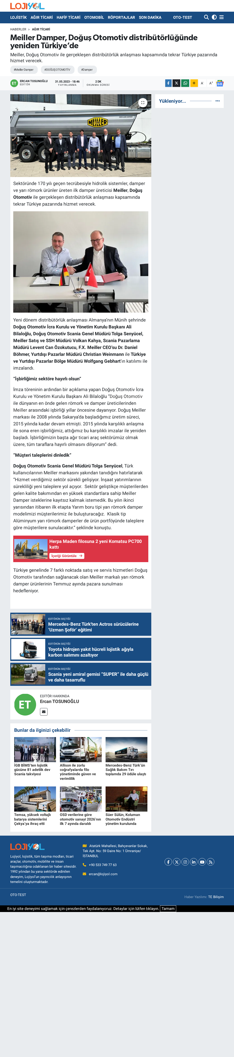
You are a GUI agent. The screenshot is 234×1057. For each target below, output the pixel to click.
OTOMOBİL (94, 17)
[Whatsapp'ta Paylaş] (185, 83)
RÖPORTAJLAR (121, 17)
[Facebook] (168, 862)
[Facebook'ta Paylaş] (168, 83)
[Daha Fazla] (194, 83)
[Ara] (207, 17)
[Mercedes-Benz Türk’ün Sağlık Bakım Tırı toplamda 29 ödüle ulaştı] (126, 749)
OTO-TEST (182, 17)
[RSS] (210, 862)
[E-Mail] (44, 712)
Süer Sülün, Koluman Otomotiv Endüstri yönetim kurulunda (123, 819)
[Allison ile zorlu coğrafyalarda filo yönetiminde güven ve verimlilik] (81, 749)
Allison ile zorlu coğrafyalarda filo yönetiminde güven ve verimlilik (78, 772)
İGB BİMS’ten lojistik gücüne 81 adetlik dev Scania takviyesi (32, 769)
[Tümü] (217, 101)
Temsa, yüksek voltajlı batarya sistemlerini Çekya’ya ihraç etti (32, 819)
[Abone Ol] (220, 83)
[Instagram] (185, 862)
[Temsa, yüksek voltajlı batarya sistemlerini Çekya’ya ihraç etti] (35, 799)
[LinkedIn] (193, 862)
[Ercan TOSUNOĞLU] (25, 704)
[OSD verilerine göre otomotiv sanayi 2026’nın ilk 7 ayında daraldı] (81, 799)
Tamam (168, 908)
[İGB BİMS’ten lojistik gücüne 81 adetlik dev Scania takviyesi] (35, 749)
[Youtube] (202, 862)
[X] (177, 862)
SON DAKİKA (150, 17)
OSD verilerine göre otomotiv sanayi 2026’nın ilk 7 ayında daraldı (80, 819)
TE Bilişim (216, 897)
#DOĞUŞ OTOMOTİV (57, 69)
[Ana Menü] (221, 17)
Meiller (20, 410)
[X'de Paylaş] (176, 83)
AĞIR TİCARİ (42, 17)
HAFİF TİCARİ (68, 17)
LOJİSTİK (18, 17)
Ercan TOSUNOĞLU (59, 701)
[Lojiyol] (27, 6)
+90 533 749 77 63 (103, 865)
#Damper (86, 69)
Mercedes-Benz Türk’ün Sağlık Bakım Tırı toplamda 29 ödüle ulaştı (126, 769)
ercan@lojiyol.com (103, 874)
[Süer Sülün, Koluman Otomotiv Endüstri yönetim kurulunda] (126, 799)
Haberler (18, 29)
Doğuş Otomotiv (126, 396)
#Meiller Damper (23, 69)
